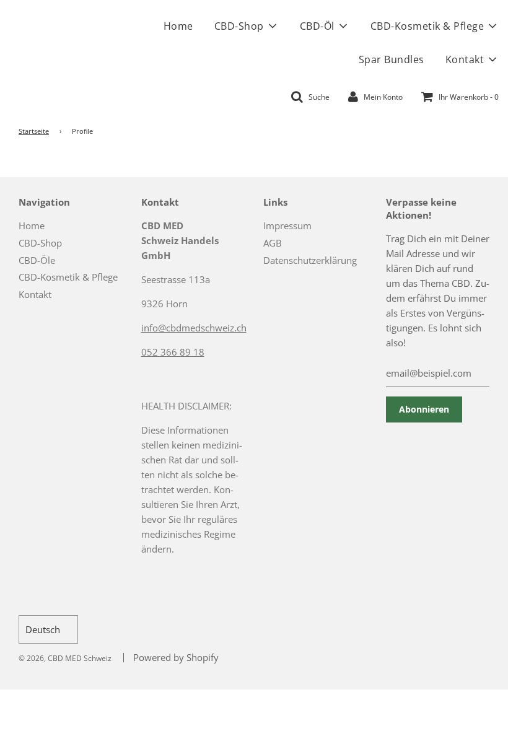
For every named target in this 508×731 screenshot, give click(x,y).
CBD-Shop (40, 243)
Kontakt (35, 294)
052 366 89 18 (172, 352)
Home (178, 26)
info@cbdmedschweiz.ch (194, 328)
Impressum (287, 225)
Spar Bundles (391, 59)
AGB (272, 243)
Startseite (34, 131)
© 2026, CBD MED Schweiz (65, 658)
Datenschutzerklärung (310, 260)
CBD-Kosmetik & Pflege (68, 277)
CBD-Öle (37, 260)
